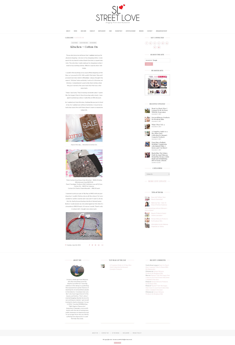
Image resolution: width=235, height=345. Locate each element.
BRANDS (141, 31)
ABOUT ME (95, 333)
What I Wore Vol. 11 (158, 125)
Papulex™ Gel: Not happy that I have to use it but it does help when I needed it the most (158, 277)
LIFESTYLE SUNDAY (130, 31)
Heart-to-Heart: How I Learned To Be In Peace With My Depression (160, 110)
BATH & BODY (101, 31)
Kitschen (93, 42)
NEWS (75, 31)
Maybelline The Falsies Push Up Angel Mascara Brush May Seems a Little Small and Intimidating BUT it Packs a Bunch (160, 156)
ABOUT (68, 31)
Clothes (74, 42)
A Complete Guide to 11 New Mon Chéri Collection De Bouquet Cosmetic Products (160, 134)
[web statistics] (117, 343)
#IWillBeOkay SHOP (161, 31)
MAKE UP (92, 31)
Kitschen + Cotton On (84, 46)
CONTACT (149, 31)
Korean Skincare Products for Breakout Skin (161, 118)
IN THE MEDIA (115, 333)
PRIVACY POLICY (137, 333)
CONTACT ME (105, 333)
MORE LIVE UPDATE (157, 181)
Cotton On (84, 42)
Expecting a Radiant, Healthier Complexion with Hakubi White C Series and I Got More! (159, 145)
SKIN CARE (83, 31)
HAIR (110, 31)
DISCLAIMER (126, 333)
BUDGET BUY (118, 31)
